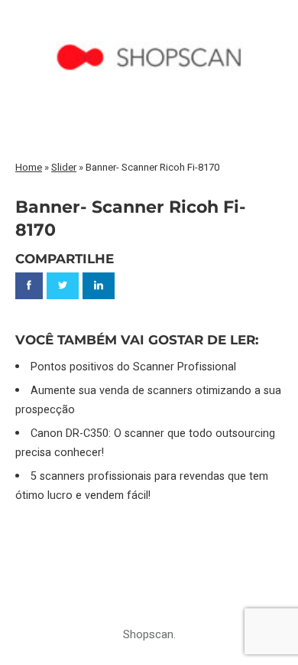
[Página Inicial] (149, 28)
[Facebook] (29, 285)
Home (28, 167)
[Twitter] (63, 285)
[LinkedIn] (99, 285)
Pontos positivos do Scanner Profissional (133, 367)
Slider (63, 167)
